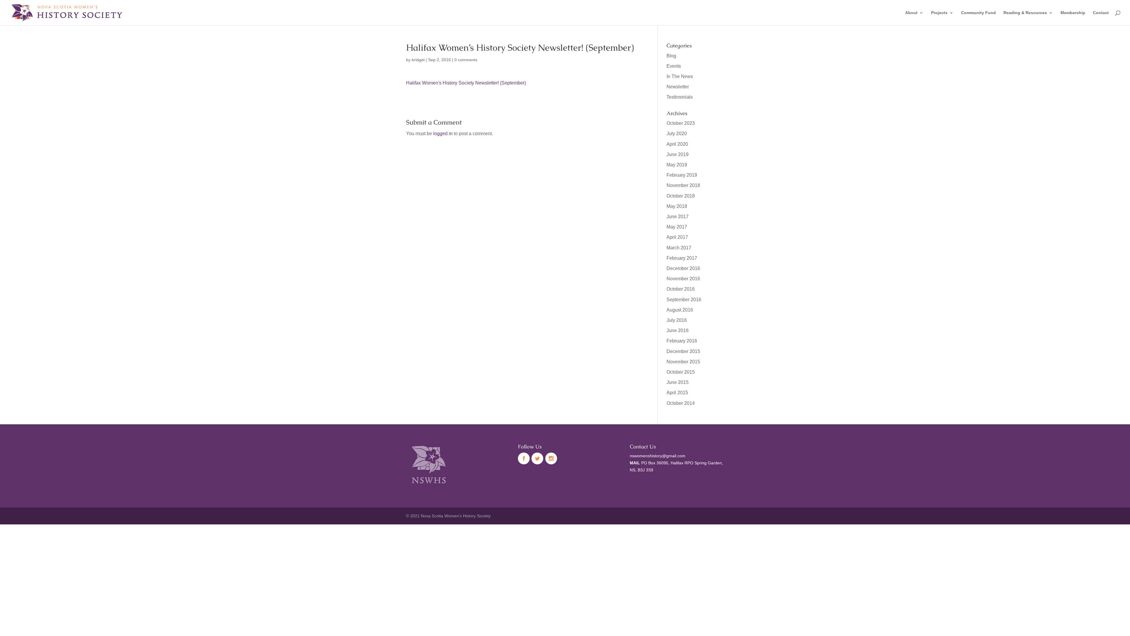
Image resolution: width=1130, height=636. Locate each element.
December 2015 (683, 351)
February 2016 (682, 340)
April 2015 (677, 392)
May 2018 (677, 206)
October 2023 (681, 123)
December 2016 (683, 268)
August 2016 (680, 309)
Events (674, 66)
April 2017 (677, 237)
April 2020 (677, 144)
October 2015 (681, 372)
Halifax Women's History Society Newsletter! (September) (466, 82)
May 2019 (677, 164)
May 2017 (677, 226)
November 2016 (683, 278)
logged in (443, 133)
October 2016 (681, 289)
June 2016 (678, 330)
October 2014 (681, 403)
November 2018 (683, 185)
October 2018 (681, 195)
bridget (418, 59)
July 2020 (677, 133)
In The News (680, 76)
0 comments (465, 59)
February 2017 (682, 258)
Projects (939, 13)
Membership (1073, 13)
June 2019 (678, 154)
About (911, 13)
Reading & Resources (1025, 13)
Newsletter (678, 86)
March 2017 (679, 247)
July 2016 (677, 320)
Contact (1101, 13)
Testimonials (680, 97)
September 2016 (684, 299)
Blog (671, 55)
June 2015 (678, 382)
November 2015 (683, 361)
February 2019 (682, 175)
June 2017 (678, 216)
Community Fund (978, 13)
